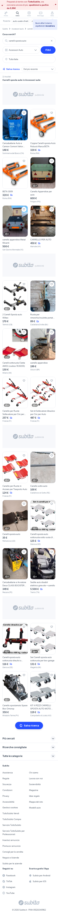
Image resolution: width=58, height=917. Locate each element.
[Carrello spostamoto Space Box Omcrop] (15, 694)
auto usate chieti (20, 21)
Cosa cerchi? (9, 34)
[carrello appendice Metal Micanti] (15, 228)
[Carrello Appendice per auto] (43, 180)
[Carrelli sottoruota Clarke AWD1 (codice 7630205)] (15, 351)
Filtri (48, 50)
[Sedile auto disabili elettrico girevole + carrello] (43, 571)
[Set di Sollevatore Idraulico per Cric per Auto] (43, 399)
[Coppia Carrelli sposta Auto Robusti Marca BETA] (43, 132)
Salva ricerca (13, 69)
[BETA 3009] (15, 180)
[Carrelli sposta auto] (15, 523)
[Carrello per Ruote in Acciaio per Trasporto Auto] (15, 474)
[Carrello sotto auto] (43, 474)
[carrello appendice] (43, 351)
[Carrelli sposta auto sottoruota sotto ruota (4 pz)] (43, 523)
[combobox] (29, 40)
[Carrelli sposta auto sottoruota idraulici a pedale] (15, 646)
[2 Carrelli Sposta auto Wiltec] (15, 303)
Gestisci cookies (10, 807)
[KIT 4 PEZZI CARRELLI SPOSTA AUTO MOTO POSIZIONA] (43, 694)
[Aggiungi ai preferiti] (23, 112)
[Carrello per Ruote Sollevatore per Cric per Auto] (15, 399)
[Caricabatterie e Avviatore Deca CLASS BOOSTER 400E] (15, 571)
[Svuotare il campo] (51, 40)
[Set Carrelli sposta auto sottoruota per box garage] (43, 646)
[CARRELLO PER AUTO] (43, 228)
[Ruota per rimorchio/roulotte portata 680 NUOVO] (43, 303)
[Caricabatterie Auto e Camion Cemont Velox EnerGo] (15, 132)
